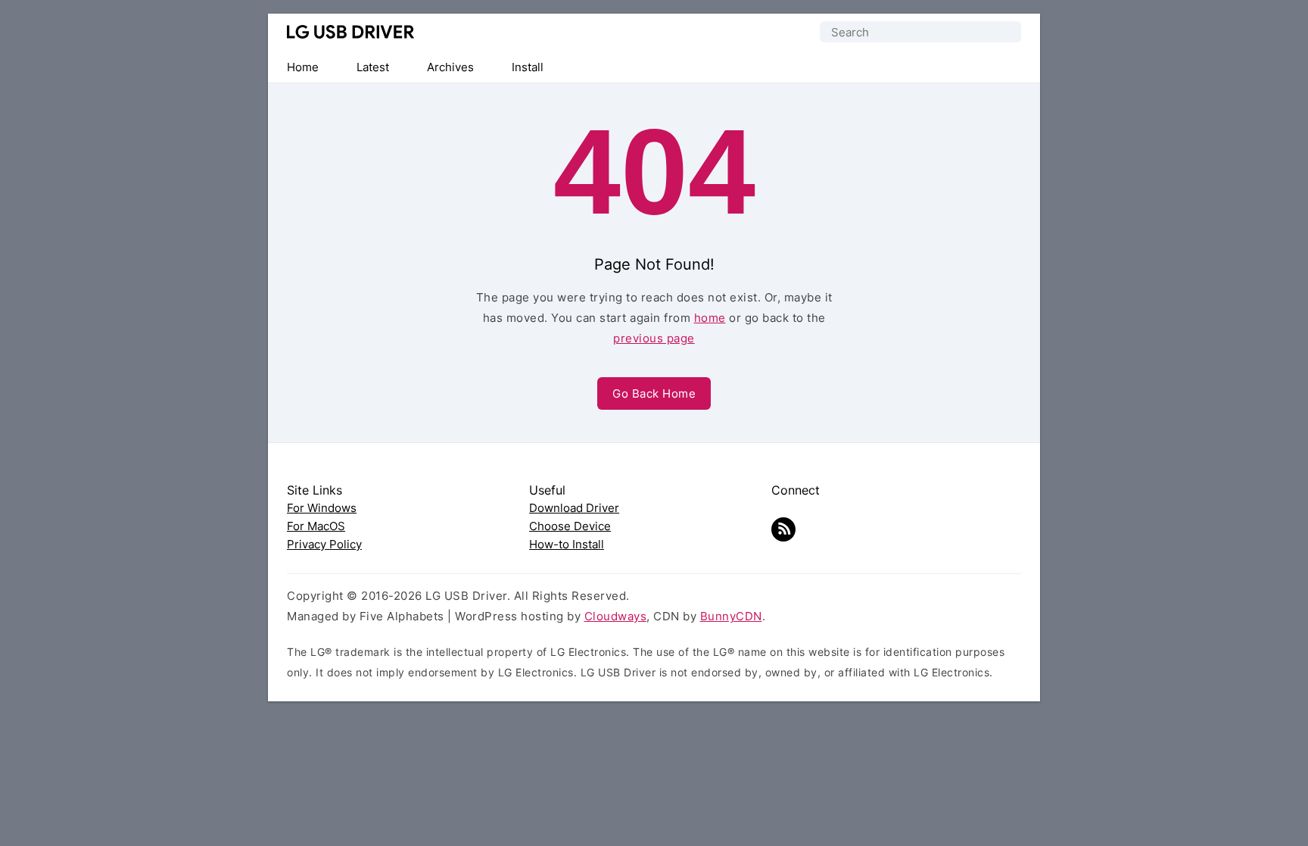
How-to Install (566, 544)
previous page (654, 338)
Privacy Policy (324, 544)
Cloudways (615, 616)
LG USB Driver (351, 32)
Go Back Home (654, 393)
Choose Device (570, 526)
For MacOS (316, 526)
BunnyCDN (731, 616)
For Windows (322, 508)
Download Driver (574, 508)
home (710, 318)
